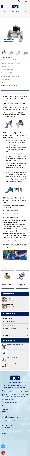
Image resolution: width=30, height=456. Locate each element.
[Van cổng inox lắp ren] (4, 359)
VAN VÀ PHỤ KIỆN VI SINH (9, 325)
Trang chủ (6, 11)
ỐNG (4, 332)
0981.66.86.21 (25, 1)
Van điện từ (23, 11)
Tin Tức (4, 411)
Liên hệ (4, 413)
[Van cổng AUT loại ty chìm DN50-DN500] (4, 352)
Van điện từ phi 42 (6, 284)
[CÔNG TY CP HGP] (15, 6)
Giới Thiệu (5, 409)
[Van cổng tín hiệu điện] (4, 365)
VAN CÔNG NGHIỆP (14, 11)
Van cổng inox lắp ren (12, 357)
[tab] (15, 91)
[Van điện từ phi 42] (7, 277)
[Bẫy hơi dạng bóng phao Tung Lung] (4, 346)
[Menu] (2, 6)
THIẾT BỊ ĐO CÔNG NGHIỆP (9, 328)
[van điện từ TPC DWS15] (22, 277)
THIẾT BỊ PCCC (6, 335)
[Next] (26, 34)
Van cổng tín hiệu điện (12, 363)
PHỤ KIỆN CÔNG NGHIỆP (9, 321)
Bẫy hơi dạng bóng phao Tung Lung (15, 344)
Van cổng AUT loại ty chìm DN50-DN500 (16, 351)
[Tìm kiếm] (28, 6)
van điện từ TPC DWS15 (22, 285)
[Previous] (3, 34)
